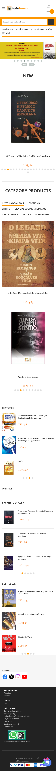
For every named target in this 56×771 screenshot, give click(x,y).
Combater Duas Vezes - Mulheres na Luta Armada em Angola (28, 294)
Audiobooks (42, 214)
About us (7, 693)
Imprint (7, 696)
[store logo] (17, 8)
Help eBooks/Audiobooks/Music (17, 716)
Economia (35, 203)
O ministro (28, 156)
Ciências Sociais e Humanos (30, 208)
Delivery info (9, 721)
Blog (6, 703)
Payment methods (11, 719)
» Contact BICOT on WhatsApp (17, 741)
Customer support (11, 724)
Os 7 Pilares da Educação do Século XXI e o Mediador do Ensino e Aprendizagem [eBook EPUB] (35, 418)
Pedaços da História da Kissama (28, 377)
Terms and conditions (12, 711)
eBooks (27, 214)
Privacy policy (9, 713)
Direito (6, 208)
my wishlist (41, 6)
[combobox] (24, 22)
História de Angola (13, 203)
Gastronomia (10, 214)
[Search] (51, 22)
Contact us (8, 726)
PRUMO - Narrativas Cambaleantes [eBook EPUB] (33, 439)
